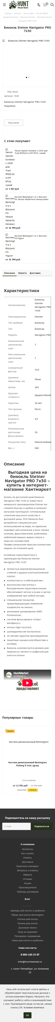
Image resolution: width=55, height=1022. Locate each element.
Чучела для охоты (27, 923)
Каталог (27, 905)
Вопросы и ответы (27, 870)
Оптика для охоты (27, 919)
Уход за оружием (27, 931)
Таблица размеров (27, 891)
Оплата (27, 857)
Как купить (27, 853)
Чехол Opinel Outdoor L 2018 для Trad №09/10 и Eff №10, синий (31, 151)
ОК (27, 1015)
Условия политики (34, 1007)
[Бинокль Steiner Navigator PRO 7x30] (27, 57)
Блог (27, 899)
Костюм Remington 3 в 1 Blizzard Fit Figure (31, 237)
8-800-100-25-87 (30, 954)
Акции (27, 883)
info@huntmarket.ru (30, 961)
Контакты (27, 849)
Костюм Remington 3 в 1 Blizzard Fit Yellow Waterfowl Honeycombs (31, 198)
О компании (27, 844)
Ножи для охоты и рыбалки (27, 940)
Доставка (27, 861)
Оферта (27, 874)
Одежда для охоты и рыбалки (27, 910)
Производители (27, 887)
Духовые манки (27, 927)
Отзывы (27, 878)
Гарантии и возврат (27, 866)
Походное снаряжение (27, 936)
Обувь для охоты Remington (27, 914)
